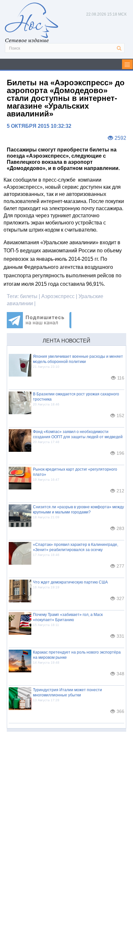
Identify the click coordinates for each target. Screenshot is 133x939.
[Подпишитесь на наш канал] (39, 326)
